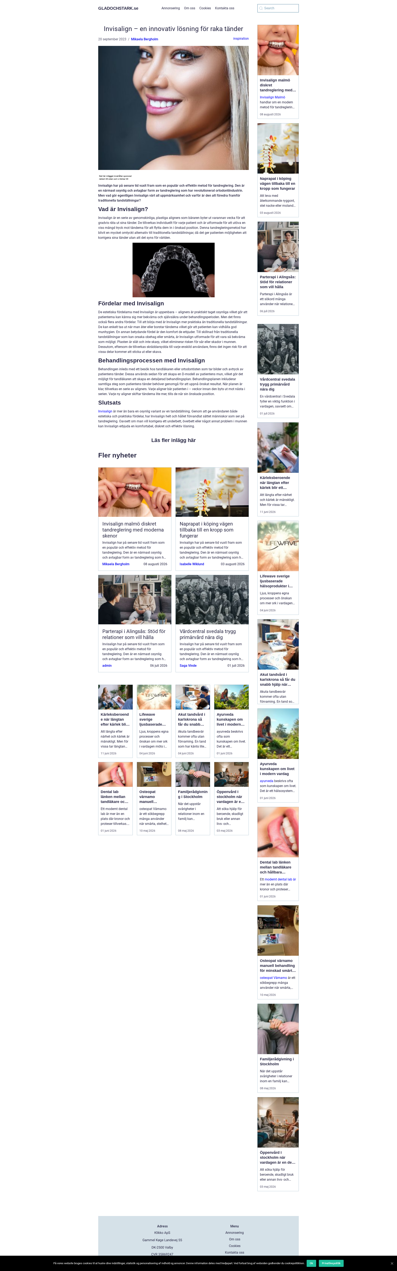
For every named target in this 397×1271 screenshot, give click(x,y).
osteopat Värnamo (273, 978)
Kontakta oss (224, 8)
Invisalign (105, 411)
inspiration (241, 39)
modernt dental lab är (280, 879)
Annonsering (170, 8)
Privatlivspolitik (331, 1263)
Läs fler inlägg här (173, 440)
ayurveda (266, 781)
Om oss (189, 8)
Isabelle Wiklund (192, 564)
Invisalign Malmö (272, 97)
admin (107, 666)
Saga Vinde (188, 666)
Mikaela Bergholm (144, 39)
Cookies (205, 8)
